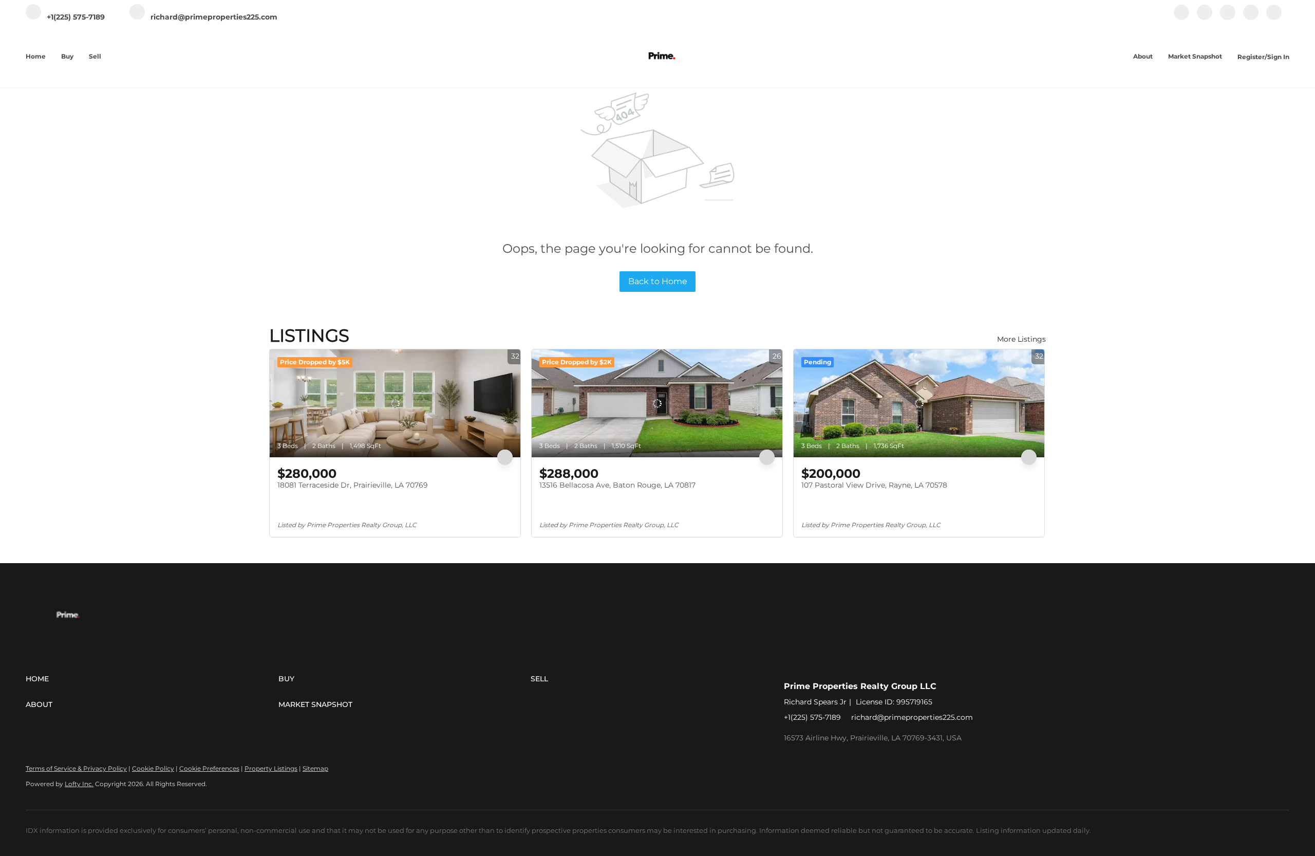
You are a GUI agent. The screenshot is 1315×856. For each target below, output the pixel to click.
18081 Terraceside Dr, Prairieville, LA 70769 (352, 485)
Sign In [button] (1278, 57)
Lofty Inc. (79, 784)
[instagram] (1227, 18)
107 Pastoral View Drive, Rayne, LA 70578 (874, 485)
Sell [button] (95, 56)
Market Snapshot (1195, 56)
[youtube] (1250, 18)
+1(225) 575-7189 (812, 717)
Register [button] (1251, 57)
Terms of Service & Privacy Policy (76, 768)
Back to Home (657, 281)
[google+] (1274, 18)
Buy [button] (67, 56)
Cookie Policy (153, 768)
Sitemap (315, 768)
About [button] (1143, 56)
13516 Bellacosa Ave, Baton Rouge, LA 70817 (617, 485)
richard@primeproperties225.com (912, 717)
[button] (152, 678)
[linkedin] (1204, 18)
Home (36, 56)
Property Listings (271, 768)
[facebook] (1181, 18)
